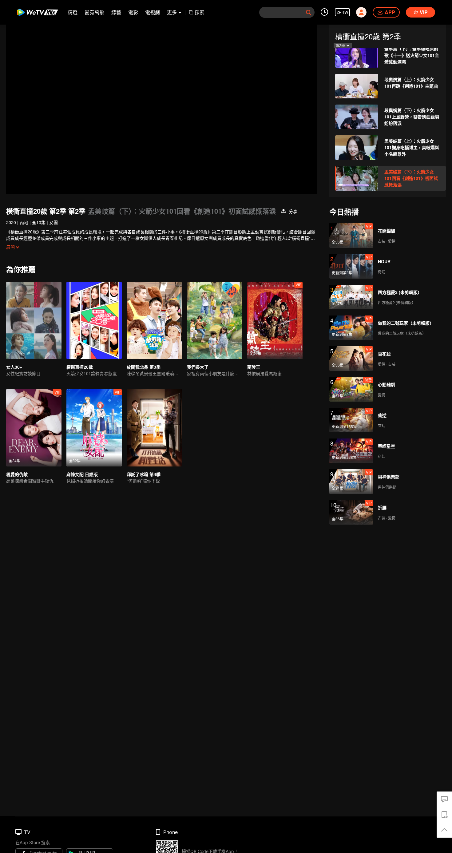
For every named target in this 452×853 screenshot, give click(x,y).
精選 (72, 12)
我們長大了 (197, 367)
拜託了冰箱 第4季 (144, 474)
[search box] (308, 12)
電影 (133, 12)
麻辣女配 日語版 (82, 474)
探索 (199, 12)
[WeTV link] (37, 12)
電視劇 (152, 12)
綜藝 (116, 12)
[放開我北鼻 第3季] (154, 320)
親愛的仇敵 (17, 474)
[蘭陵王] (275, 320)
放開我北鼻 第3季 (144, 367)
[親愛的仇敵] (33, 427)
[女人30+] (33, 320)
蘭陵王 (253, 367)
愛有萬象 (94, 12)
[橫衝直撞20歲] (94, 320)
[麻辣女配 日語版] (94, 427)
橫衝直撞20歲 (79, 367)
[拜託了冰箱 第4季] (154, 427)
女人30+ (14, 367)
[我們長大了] (214, 320)
